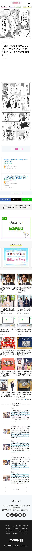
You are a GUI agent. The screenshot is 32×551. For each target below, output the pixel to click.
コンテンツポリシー (23, 531)
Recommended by (20, 399)
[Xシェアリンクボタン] (12, 515)
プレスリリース (24, 533)
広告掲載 (16, 528)
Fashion (3, 7)
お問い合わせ (24, 528)
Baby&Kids (27, 7)
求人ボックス (11, 171)
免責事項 (8, 533)
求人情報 (8, 528)
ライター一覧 (14, 525)
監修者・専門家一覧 (23, 525)
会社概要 (15, 533)
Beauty (11, 7)
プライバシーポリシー (11, 531)
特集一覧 (7, 525)
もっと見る (16, 489)
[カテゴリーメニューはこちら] (29, 2)
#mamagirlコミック (17, 193)
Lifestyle (18, 7)
